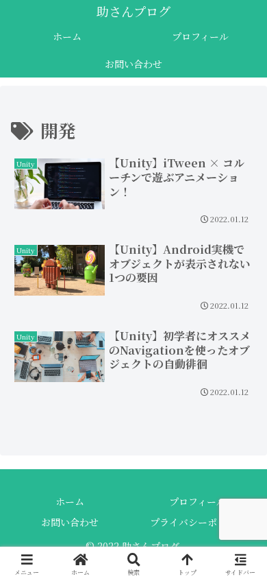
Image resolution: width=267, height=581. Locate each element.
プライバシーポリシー (198, 522)
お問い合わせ (70, 522)
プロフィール (197, 501)
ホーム (69, 501)
